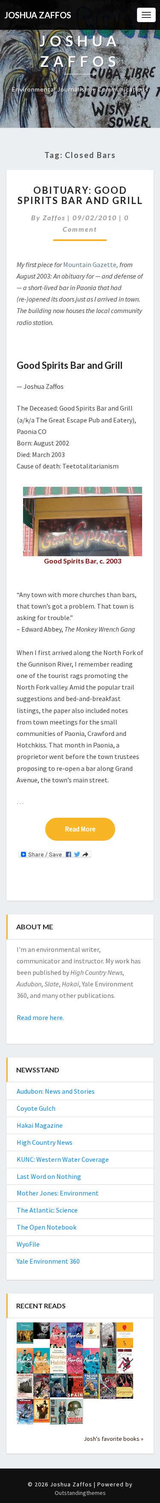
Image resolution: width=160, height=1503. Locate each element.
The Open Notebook (46, 1227)
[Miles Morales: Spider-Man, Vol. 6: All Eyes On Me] (124, 1363)
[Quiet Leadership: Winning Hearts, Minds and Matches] (41, 1333)
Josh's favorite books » (113, 1439)
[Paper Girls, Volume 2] (75, 1363)
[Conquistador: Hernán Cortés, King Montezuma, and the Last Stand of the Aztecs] (124, 1388)
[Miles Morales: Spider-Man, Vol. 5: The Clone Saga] (41, 1389)
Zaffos (54, 217)
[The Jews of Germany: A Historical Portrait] (25, 1335)
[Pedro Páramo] (25, 1389)
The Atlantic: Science (47, 1210)
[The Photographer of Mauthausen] (58, 1388)
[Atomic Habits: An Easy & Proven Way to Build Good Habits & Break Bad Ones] (58, 1363)
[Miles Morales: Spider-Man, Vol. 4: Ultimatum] (108, 1389)
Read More (90, 828)
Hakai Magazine (40, 1125)
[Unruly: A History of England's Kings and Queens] (91, 1333)
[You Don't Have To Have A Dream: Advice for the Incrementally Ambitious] (124, 1337)
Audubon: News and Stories (56, 1091)
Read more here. (40, 1017)
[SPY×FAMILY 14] (58, 1415)
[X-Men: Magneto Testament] (108, 1338)
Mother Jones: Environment (58, 1193)
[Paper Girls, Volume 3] (41, 1363)
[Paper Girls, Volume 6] (58, 1337)
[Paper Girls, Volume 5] (75, 1337)
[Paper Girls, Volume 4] (25, 1363)
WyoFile (28, 1244)
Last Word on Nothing (49, 1176)
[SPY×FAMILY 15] (108, 1363)
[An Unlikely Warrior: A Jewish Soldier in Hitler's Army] (75, 1414)
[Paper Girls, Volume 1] (91, 1363)
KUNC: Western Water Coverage (63, 1159)
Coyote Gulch (36, 1108)
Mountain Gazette (89, 264)
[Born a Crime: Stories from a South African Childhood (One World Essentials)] (91, 1388)
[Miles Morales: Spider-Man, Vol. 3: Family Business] (25, 1414)
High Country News (45, 1142)
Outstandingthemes (80, 1493)
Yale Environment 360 (48, 1261)
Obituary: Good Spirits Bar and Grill (80, 195)
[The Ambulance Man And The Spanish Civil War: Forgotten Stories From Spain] (75, 1388)
